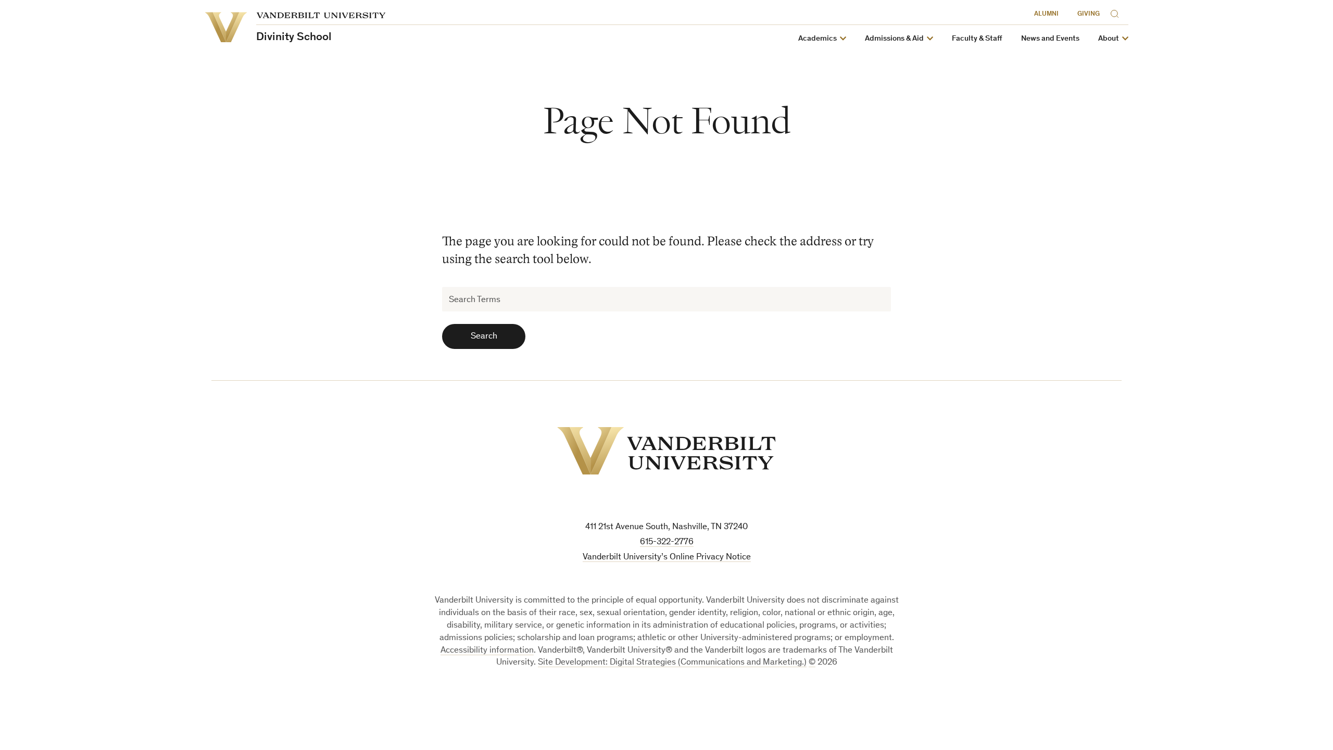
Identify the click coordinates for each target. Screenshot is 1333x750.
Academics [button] (817, 39)
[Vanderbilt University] (666, 451)
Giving (1088, 14)
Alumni (1046, 14)
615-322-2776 (667, 542)
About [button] (1108, 39)
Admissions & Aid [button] (894, 39)
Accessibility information (487, 650)
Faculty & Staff (977, 39)
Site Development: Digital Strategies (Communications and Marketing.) (672, 662)
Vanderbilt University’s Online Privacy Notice (667, 557)
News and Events (1050, 39)
